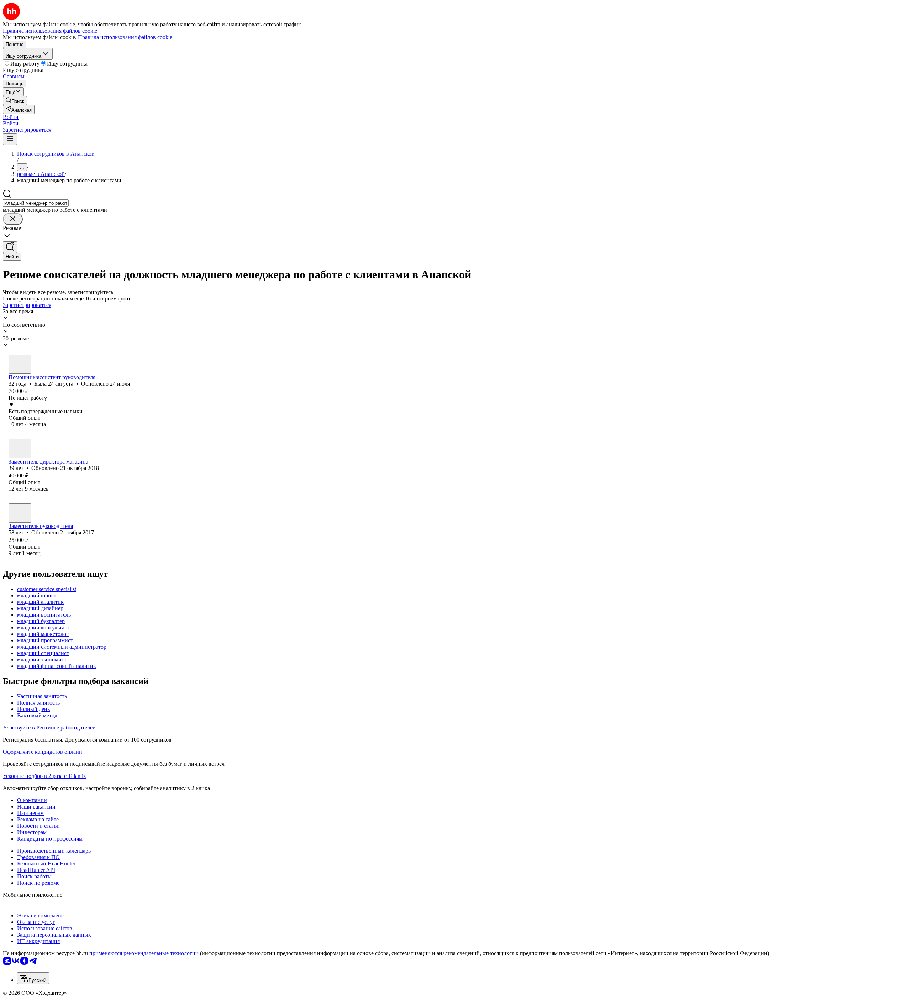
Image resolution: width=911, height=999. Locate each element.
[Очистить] (13, 219)
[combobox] (36, 203)
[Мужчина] (20, 448)
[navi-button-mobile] (10, 139)
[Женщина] (20, 364)
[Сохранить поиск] (10, 247)
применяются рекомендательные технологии (144, 953)
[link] (15, 100)
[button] (11, 117)
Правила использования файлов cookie (125, 37)
